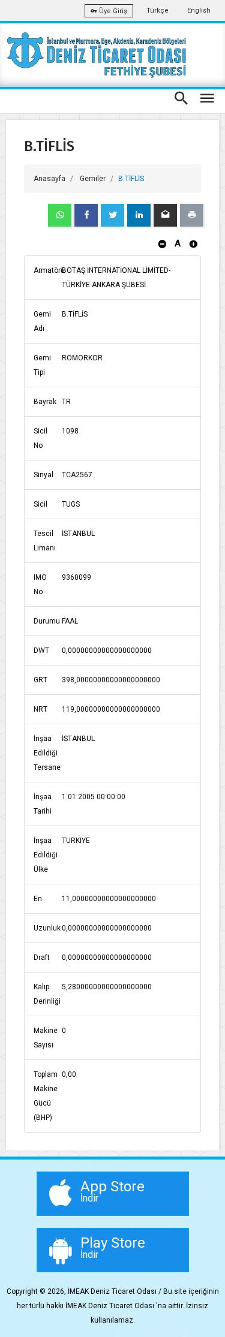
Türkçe (157, 10)
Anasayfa (49, 178)
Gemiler (93, 178)
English (199, 10)
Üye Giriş (112, 11)
